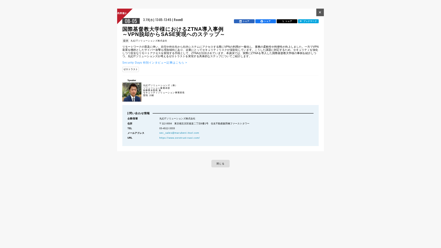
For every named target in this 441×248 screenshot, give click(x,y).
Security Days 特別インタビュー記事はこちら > (154, 62)
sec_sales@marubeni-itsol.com (179, 132)
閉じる (220, 163)
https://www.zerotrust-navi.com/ (179, 137)
